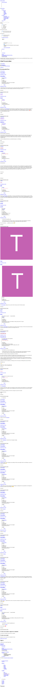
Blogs (4, 11)
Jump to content (2, 0)
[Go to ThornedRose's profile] (2, 63)
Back (4, 672)
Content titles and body (6, 35)
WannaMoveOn (3, 336)
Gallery (5, 12)
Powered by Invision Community (8, 657)
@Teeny (4, 531)
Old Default (5, 653)
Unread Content (6, 17)
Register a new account (3, 638)
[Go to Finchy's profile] (3, 99)
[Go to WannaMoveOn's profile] (2, 331)
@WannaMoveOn (2, 576)
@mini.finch (7, 417)
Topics (4, 25)
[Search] (8, 22)
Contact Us (3, 656)
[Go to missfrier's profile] (1, 146)
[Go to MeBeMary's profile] (4, 123)
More (4, 14)
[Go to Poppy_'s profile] (1, 369)
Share (4, 84)
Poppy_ (1, 374)
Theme (3, 652)
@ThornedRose (7, 108)
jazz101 (1, 203)
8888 (1, 185)
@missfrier (1, 462)
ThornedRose (3, 65)
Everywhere (4, 24)
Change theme (2, 686)
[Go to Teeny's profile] (16, 259)
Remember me (6, 45)
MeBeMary (2, 122)
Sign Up (3, 661)
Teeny (1, 261)
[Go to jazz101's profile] (1, 201)
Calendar (5, 668)
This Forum (4, 26)
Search (5, 19)
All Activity (5, 16)
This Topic (4, 27)
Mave (1, 310)
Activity (3, 15)
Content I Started (6, 18)
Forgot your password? (7, 47)
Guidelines (5, 13)
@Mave (6, 624)
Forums (5, 10)
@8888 (1, 485)
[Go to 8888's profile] (1, 180)
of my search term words (7, 31)
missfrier (1, 151)
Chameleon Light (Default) (7, 654)
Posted (3, 74)
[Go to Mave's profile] (1, 309)
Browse (3, 9)
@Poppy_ (4, 600)
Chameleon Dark (6, 655)
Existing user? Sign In (5, 37)
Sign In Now (2, 643)
